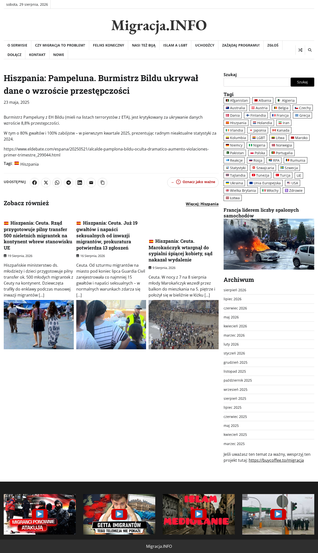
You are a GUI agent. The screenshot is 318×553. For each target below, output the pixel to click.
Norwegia (284, 145)
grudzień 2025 (235, 362)
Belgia (283, 107)
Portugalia (284, 153)
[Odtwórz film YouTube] (40, 514)
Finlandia (258, 115)
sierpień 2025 (235, 398)
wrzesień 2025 (235, 389)
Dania (235, 115)
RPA (276, 160)
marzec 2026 (234, 335)
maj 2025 (231, 425)
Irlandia (236, 130)
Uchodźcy (204, 45)
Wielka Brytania (243, 190)
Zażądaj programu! (241, 45)
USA (294, 183)
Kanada (283, 130)
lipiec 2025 (232, 407)
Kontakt (37, 54)
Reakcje (236, 160)
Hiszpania (29, 164)
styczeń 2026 (234, 353)
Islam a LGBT (175, 45)
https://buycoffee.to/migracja (276, 460)
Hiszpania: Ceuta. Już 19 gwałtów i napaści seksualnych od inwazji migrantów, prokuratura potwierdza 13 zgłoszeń (107, 235)
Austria (262, 107)
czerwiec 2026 (235, 308)
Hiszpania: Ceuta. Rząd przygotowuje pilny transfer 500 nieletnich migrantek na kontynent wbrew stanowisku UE (38, 235)
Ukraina (236, 183)
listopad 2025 (235, 371)
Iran (286, 122)
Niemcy (236, 145)
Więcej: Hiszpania (202, 203)
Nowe (58, 54)
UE (299, 175)
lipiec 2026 (232, 299)
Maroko (301, 137)
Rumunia (297, 160)
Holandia (264, 122)
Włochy (272, 190)
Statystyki (238, 167)
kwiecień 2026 (235, 326)
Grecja (304, 115)
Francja (283, 115)
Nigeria (259, 145)
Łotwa (235, 198)
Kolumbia (238, 137)
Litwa (280, 137)
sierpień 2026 (235, 290)
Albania (265, 100)
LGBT (261, 137)
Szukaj (230, 74)
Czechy (305, 107)
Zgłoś (272, 45)
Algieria (288, 100)
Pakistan (237, 153)
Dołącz (14, 54)
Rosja (257, 160)
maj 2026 (231, 317)
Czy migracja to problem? (60, 45)
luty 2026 (231, 344)
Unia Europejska (267, 183)
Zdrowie (296, 190)
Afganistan (239, 100)
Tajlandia (237, 175)
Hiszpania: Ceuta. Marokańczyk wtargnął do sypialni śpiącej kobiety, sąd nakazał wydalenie (180, 250)
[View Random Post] (300, 50)
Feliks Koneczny (108, 45)
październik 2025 (238, 380)
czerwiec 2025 (235, 416)
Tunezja (262, 175)
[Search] (309, 50)
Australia (237, 107)
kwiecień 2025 (235, 434)
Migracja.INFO (159, 25)
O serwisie (17, 45)
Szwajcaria (265, 167)
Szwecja (291, 167)
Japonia (260, 130)
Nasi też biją (144, 45)
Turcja (285, 175)
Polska (260, 153)
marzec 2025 (234, 443)
